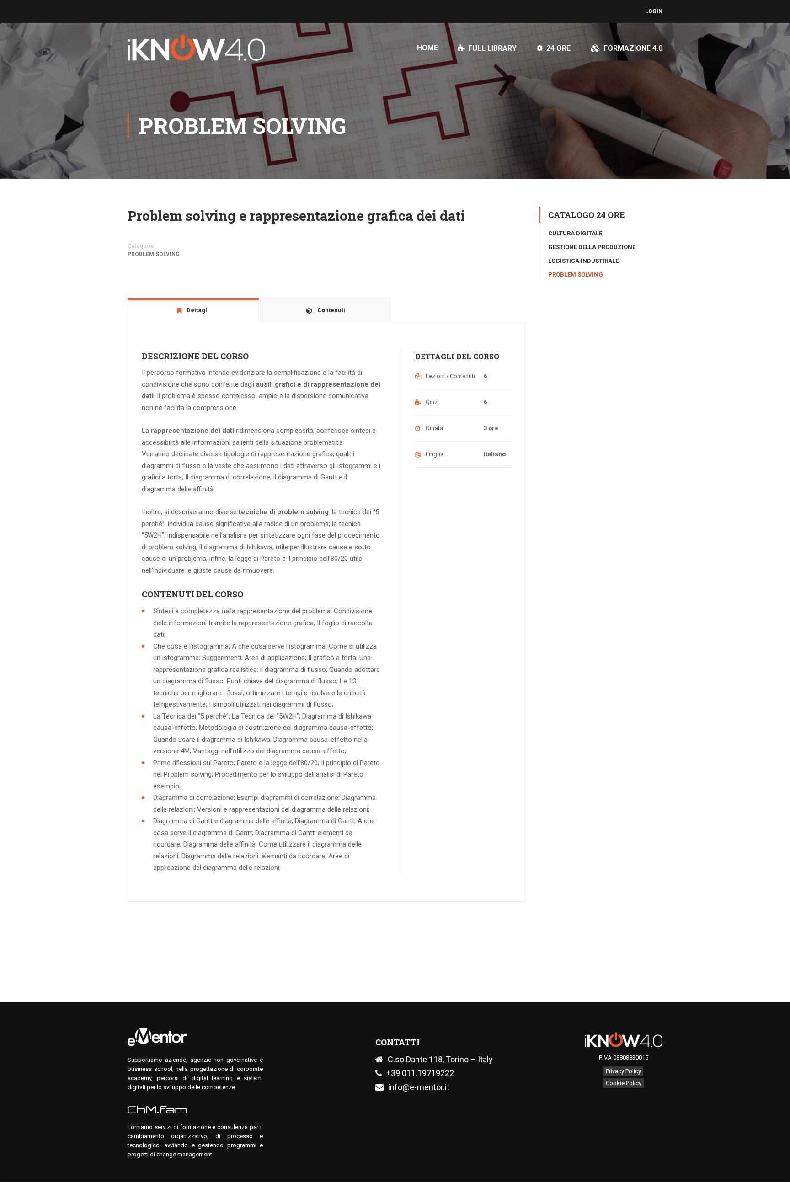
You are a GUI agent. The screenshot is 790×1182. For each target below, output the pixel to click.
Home (427, 47)
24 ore (558, 48)
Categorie (141, 246)
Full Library (492, 48)
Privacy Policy (623, 1071)
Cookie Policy (623, 1083)
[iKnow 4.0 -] (196, 52)
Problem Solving (154, 254)
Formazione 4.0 (632, 48)
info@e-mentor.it (418, 1087)
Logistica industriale (583, 260)
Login (653, 11)
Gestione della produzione (591, 247)
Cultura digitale (575, 233)
